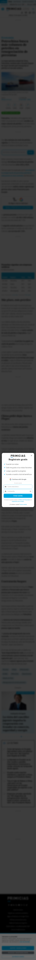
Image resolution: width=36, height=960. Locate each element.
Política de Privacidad (24, 499)
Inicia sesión (23, 504)
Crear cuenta (18, 496)
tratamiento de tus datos (18, 501)
